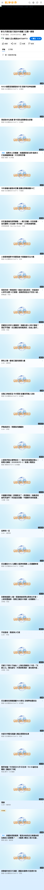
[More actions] (42, 86)
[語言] (33, 2)
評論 (3, 49)
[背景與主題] (37, 2)
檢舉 (32, 44)
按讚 (6, 44)
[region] (22, 17)
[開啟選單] (2, 2)
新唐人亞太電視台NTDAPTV (16, 39)
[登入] (41, 2)
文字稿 (10, 49)
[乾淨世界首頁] (11, 2)
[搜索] (29, 2)
